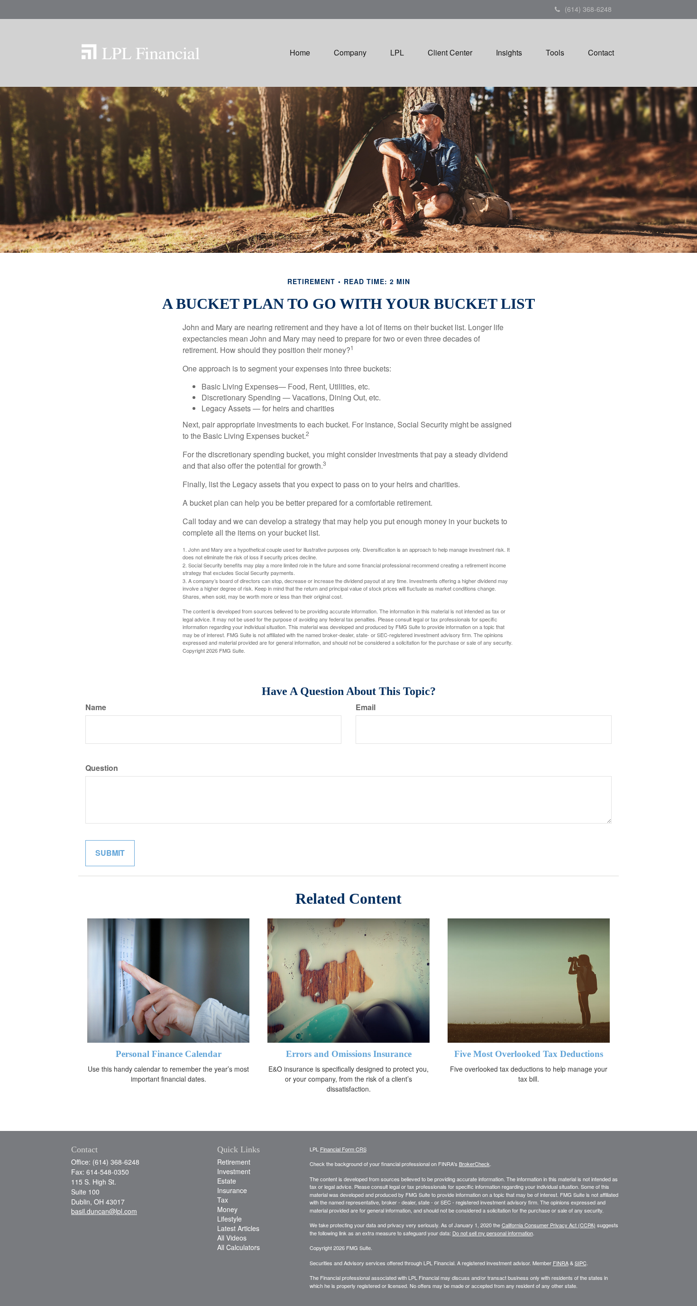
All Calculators (238, 1247)
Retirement (233, 1162)
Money (227, 1209)
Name (95, 707)
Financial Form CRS (343, 1149)
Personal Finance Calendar (168, 1054)
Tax (222, 1199)
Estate (226, 1181)
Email (366, 707)
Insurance (232, 1190)
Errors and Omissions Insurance (349, 1054)
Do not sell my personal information (492, 1233)
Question (101, 768)
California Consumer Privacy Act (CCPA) (549, 1225)
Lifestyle (229, 1218)
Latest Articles (238, 1228)
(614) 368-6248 (588, 9)
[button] (350, 53)
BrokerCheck (474, 1163)
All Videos (232, 1237)
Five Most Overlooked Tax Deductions (528, 1054)
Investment (233, 1171)
